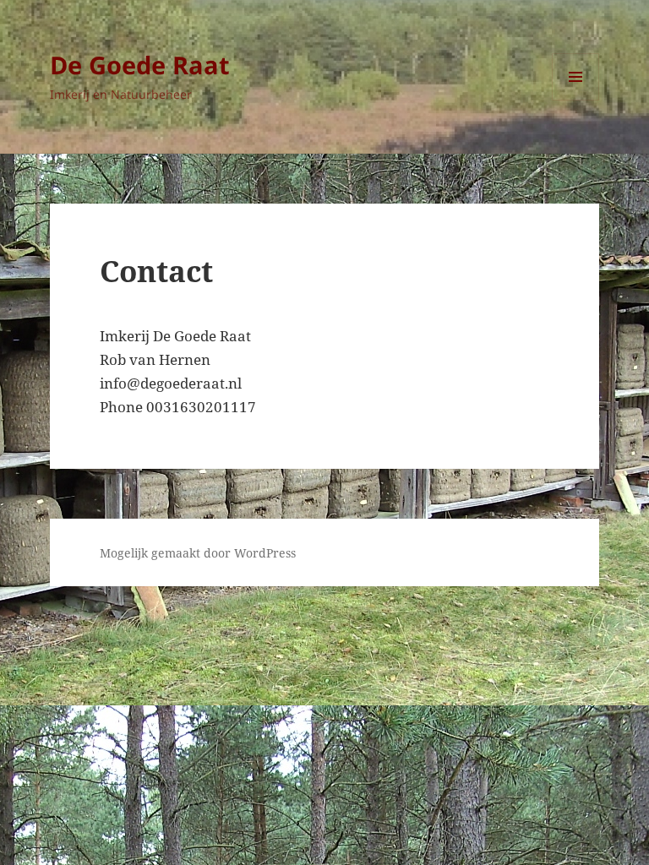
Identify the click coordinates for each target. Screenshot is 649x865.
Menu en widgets (576, 100)
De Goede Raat (140, 64)
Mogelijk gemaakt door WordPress (198, 553)
